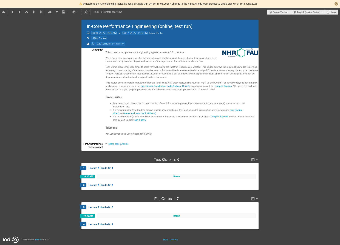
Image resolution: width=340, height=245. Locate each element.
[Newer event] (33, 12)
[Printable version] (49, 12)
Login (333, 12)
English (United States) (308, 12)
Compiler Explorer (223, 86)
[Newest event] (40, 12)
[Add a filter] (56, 12)
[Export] (65, 12)
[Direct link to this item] (184, 159)
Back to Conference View (108, 12)
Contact (174, 239)
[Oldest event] (12, 12)
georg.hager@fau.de (118, 144)
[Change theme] (75, 12)
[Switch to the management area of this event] (85, 12)
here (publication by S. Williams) (140, 113)
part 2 (143, 119)
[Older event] (19, 12)
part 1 (137, 119)
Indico (38, 239)
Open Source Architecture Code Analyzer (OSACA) (165, 86)
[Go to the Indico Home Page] (3, 12)
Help (165, 239)
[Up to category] (26, 12)
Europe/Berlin (280, 12)
